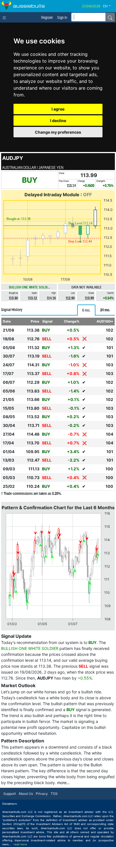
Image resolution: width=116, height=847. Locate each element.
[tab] (86, 310)
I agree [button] (58, 109)
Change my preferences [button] (58, 132)
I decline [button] (58, 120)
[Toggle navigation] (5, 17)
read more (20, 844)
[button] (109, 6)
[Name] (110, 17)
